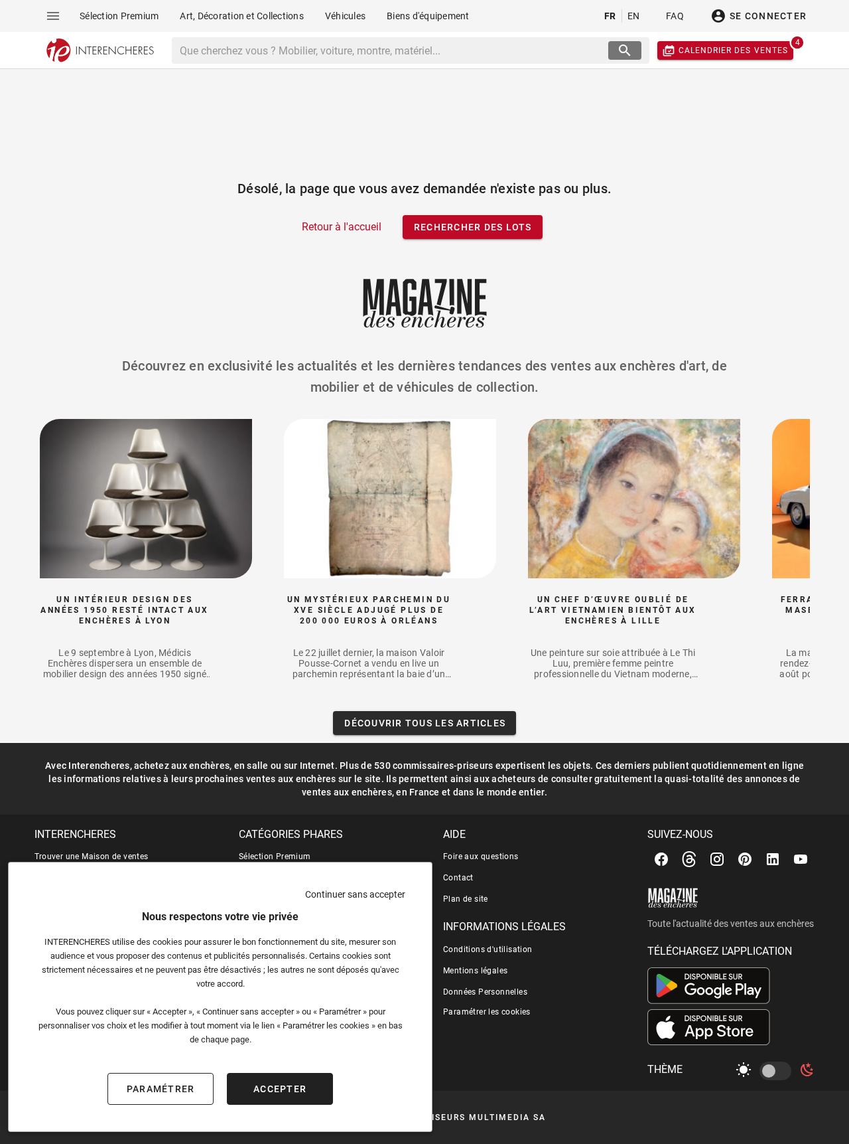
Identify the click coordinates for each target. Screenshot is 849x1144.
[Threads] (689, 859)
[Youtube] (801, 859)
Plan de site (465, 899)
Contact (458, 877)
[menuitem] (119, 16)
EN (633, 16)
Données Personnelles (485, 992)
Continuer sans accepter (355, 894)
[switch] (778, 1071)
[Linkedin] (773, 859)
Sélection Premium (275, 856)
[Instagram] (717, 859)
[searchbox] (392, 50)
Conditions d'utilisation (488, 949)
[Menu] (53, 16)
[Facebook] (661, 859)
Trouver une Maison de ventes (91, 856)
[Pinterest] (745, 859)
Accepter (279, 1089)
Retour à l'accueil (341, 226)
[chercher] (624, 50)
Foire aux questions (481, 856)
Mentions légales (475, 970)
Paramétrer (161, 1089)
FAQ (675, 16)
